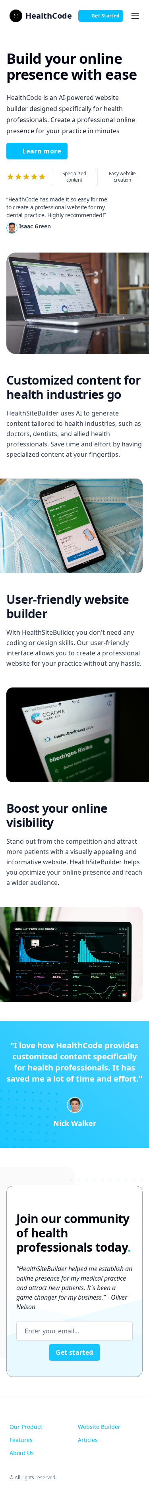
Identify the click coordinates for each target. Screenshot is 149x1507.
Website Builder (99, 1426)
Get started (74, 1352)
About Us (22, 1453)
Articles (88, 1440)
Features (21, 1440)
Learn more (42, 151)
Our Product (26, 1426)
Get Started (105, 15)
